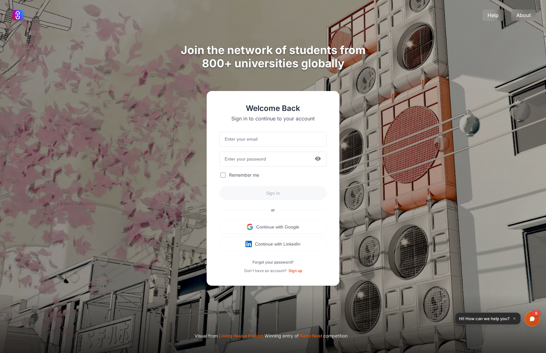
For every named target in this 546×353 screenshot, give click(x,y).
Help (493, 15)
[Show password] (318, 159)
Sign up (295, 270)
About (523, 15)
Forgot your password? (273, 262)
